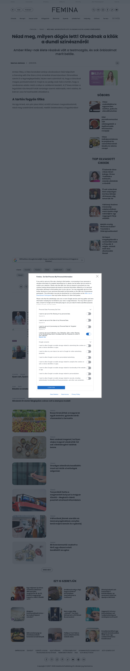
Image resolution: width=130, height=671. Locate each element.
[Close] (98, 277)
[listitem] (65, 310)
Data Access (65, 394)
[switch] (88, 313)
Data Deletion (54, 394)
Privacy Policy (76, 394)
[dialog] (65, 335)
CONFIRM (51, 387)
